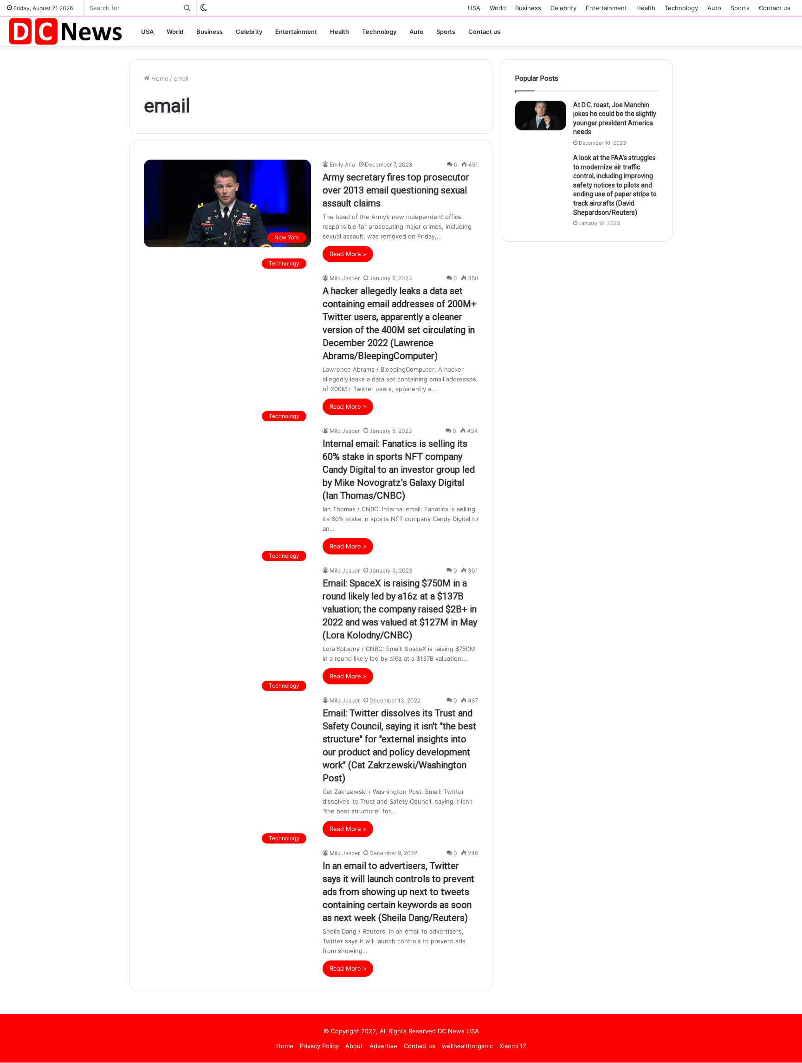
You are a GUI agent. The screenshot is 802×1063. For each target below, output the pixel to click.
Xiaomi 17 (512, 1046)
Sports (740, 8)
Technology (681, 8)
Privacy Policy (319, 1046)
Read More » (348, 254)
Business (528, 8)
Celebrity (563, 8)
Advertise (383, 1046)
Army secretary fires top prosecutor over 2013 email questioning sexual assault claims (396, 190)
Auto (714, 8)
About (354, 1046)
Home (158, 78)
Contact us (774, 8)
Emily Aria (342, 164)
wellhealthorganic (467, 1046)
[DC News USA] (65, 31)
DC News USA (458, 1031)
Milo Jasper (345, 278)
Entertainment (606, 8)
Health (645, 8)
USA (474, 8)
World (498, 8)
